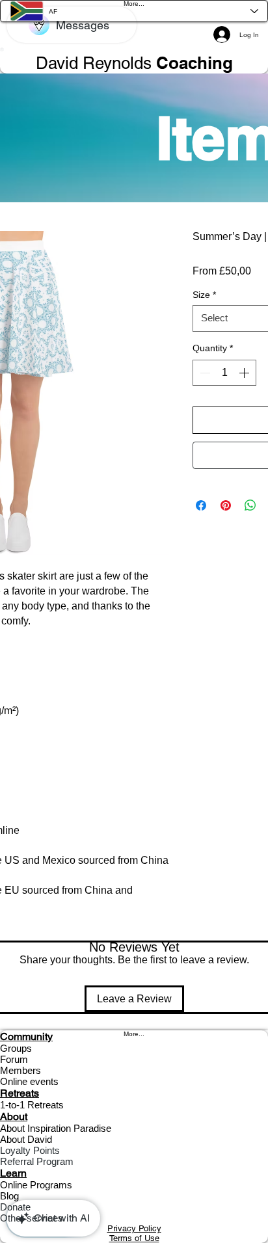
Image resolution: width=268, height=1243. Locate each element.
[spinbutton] (224, 372)
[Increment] (245, 372)
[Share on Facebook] (201, 505)
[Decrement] (203, 372)
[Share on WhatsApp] (250, 505)
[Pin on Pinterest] (226, 505)
